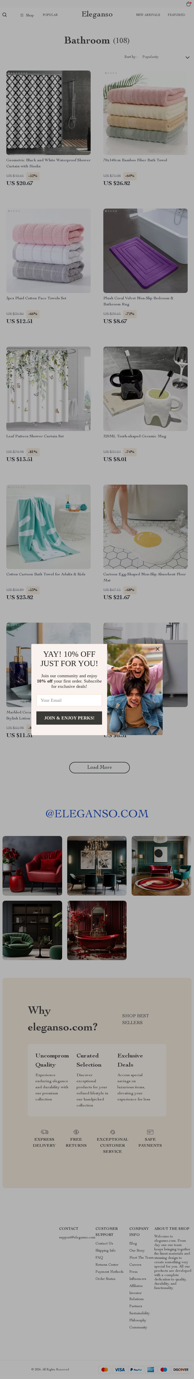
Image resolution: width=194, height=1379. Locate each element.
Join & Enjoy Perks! (69, 717)
